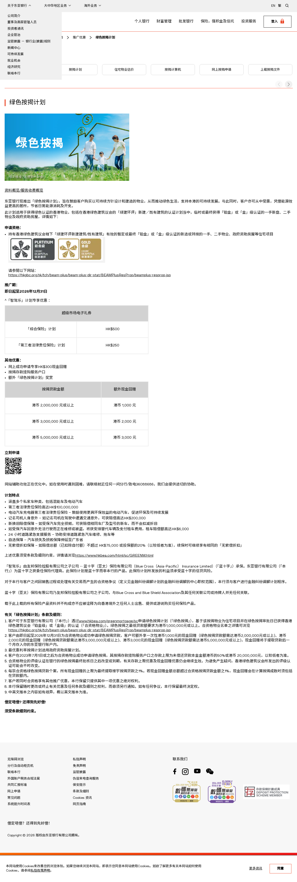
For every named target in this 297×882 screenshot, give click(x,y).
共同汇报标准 (17, 785)
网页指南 (79, 804)
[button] (288, 84)
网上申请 (13, 791)
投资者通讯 (15, 28)
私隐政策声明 (40, 870)
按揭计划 (75, 69)
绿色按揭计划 (105, 37)
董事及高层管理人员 (22, 22)
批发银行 (186, 21)
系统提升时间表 (18, 804)
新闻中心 (13, 48)
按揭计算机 (173, 69)
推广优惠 (79, 37)
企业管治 (13, 35)
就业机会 (13, 60)
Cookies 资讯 (82, 798)
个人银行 (142, 21)
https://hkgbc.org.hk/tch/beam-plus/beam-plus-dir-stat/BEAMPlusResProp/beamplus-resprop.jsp (89, 275)
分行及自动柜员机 (20, 766)
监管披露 (79, 772)
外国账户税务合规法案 (23, 778)
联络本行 (13, 73)
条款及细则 (81, 791)
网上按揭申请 (221, 69)
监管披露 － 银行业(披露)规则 (29, 41)
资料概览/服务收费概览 (24, 191)
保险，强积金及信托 (217, 21)
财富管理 (164, 21)
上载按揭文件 (270, 69)
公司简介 (13, 16)
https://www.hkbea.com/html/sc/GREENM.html (114, 556)
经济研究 (13, 67)
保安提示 (79, 785)
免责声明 (79, 766)
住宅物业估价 (124, 69)
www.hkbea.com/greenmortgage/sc (108, 621)
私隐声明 (79, 759)
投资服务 (248, 21)
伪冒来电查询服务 (86, 778)
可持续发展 (15, 54)
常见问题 (13, 798)
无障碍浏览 (15, 759)
